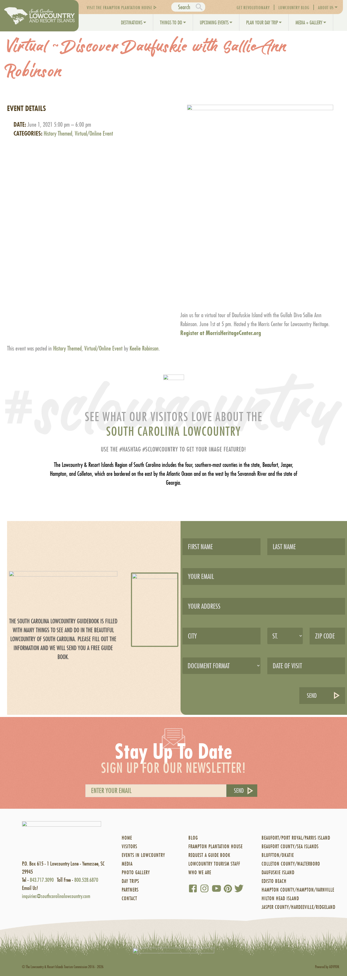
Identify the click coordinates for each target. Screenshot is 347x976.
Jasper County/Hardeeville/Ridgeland (298, 907)
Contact (129, 898)
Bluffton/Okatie (278, 855)
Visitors (129, 846)
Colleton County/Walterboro (291, 864)
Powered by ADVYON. (327, 966)
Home (127, 838)
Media (127, 864)
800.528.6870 (86, 880)
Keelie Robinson (144, 348)
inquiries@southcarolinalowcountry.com (56, 896)
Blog (193, 838)
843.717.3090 (42, 880)
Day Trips (130, 881)
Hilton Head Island (280, 898)
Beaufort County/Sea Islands (290, 846)
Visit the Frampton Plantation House (119, 7)
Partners (130, 890)
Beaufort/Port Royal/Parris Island (296, 838)
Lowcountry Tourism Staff (214, 864)
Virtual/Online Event (94, 133)
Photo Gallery (136, 872)
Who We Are (199, 872)
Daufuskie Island (278, 872)
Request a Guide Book (209, 855)
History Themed (58, 133)
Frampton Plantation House (215, 846)
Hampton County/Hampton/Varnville (298, 890)
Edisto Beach (274, 881)
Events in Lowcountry (143, 855)
